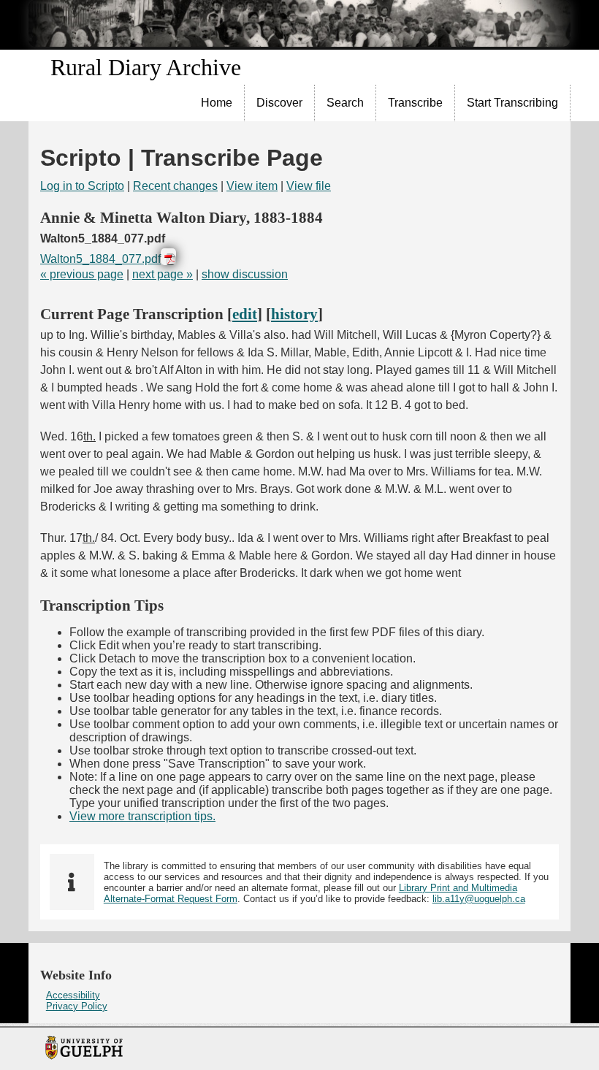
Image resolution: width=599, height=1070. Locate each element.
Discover (279, 102)
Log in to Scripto (82, 186)
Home (216, 102)
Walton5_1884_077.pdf (100, 259)
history (294, 313)
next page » (162, 274)
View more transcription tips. (142, 816)
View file (308, 186)
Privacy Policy (76, 1006)
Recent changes (175, 186)
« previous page (81, 274)
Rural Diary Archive (145, 67)
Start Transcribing (512, 102)
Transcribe (415, 102)
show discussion (245, 274)
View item (252, 186)
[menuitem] (217, 103)
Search (345, 102)
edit (244, 313)
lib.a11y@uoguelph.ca (478, 898)
